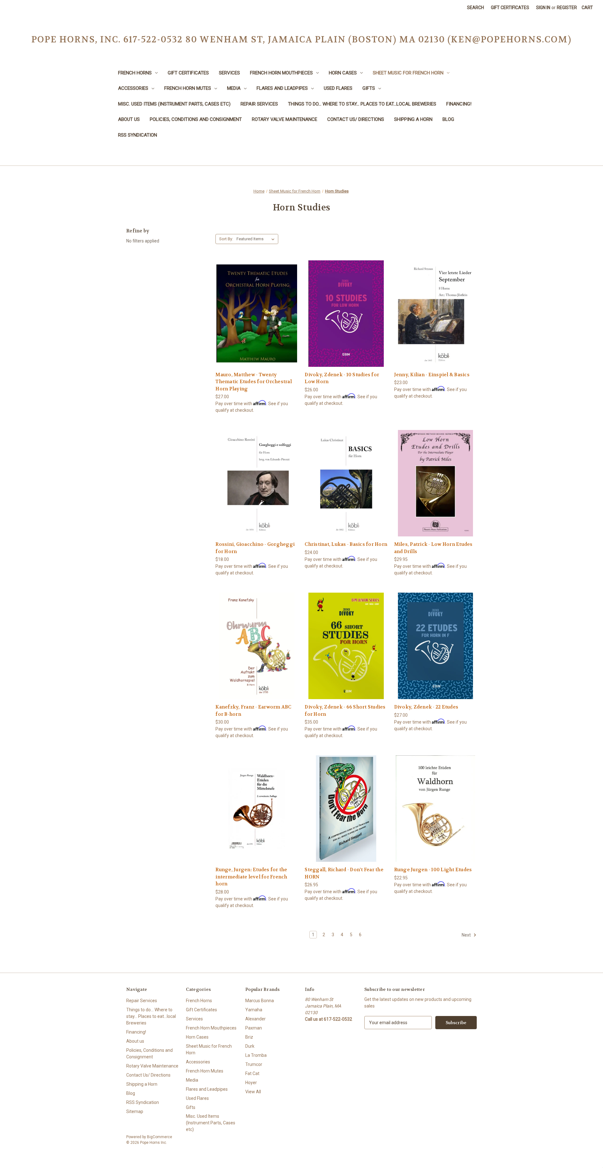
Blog (448, 119)
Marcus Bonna (259, 1000)
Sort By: (226, 238)
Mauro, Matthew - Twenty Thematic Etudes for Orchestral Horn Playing (253, 382)
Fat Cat (252, 1073)
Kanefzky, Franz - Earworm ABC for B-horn (253, 710)
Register (567, 7)
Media (234, 88)
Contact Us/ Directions (355, 119)
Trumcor (253, 1064)
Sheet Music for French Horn (408, 73)
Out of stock (346, 324)
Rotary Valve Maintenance (284, 119)
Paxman (253, 1027)
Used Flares (338, 88)
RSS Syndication (137, 135)
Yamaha (253, 1009)
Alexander (255, 1018)
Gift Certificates (510, 7)
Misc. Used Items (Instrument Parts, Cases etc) (174, 104)
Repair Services (259, 104)
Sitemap (134, 1111)
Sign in (543, 7)
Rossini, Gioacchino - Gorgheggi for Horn (255, 548)
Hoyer (251, 1082)
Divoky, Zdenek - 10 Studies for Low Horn (342, 378)
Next (467, 934)
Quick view (256, 302)
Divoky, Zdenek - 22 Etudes (426, 707)
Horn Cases (343, 73)
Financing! (458, 104)
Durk (249, 1046)
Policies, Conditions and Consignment (196, 119)
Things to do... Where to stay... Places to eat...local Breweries (362, 104)
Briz (249, 1037)
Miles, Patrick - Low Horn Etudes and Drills (433, 548)
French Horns (135, 73)
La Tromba (256, 1055)
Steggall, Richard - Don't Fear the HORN (344, 873)
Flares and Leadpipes (282, 88)
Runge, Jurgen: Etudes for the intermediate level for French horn (251, 876)
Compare (255, 313)
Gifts (368, 88)
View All (253, 1091)
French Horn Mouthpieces (281, 73)
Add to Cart (257, 324)
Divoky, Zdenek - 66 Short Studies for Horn (345, 710)
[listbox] (257, 239)
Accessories (133, 88)
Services (229, 73)
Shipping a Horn (413, 119)
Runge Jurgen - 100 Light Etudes (433, 869)
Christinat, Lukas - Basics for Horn (346, 544)
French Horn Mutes (187, 88)
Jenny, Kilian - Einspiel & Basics (432, 375)
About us (129, 119)
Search (475, 7)
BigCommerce (159, 1137)
